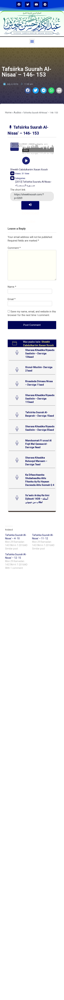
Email (12, 299)
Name (12, 286)
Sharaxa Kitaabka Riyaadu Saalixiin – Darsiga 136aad (39, 353)
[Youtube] (36, 4)
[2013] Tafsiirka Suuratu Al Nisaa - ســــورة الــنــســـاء (33, 183)
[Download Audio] (30, 205)
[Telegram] (45, 4)
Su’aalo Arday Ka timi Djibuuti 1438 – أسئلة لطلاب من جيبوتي (37, 498)
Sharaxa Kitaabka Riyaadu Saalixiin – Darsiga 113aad (39, 398)
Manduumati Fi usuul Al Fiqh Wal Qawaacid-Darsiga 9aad (38, 444)
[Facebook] (19, 4)
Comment (14, 248)
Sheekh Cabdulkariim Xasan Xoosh (29, 169)
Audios (17, 112)
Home (8, 112)
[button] (32, 41)
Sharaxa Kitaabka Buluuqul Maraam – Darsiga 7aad (36, 461)
